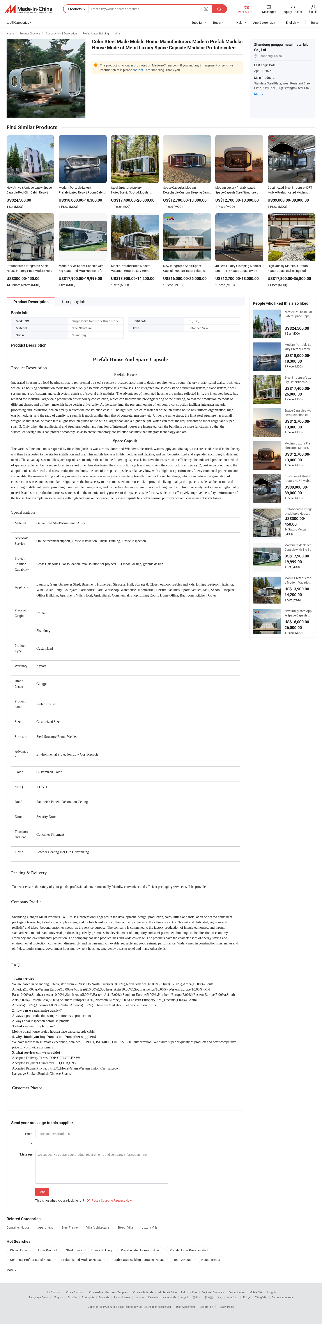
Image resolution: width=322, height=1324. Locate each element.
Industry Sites (189, 1292)
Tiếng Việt (261, 1297)
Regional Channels (213, 1292)
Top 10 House (182, 1260)
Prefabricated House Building (141, 1250)
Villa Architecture (97, 1227)
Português (88, 1297)
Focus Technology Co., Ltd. (132, 1306)
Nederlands (169, 1297)
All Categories (19, 22)
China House (18, 1250)
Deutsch (153, 1297)
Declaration (206, 1306)
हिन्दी (220, 1297)
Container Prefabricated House (31, 1260)
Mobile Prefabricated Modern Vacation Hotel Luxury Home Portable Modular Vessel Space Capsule (298, 580)
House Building (101, 1250)
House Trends (210, 1260)
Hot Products (54, 1292)
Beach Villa (125, 1227)
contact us (140, 70)
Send (42, 1192)
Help (239, 22)
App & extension (264, 22)
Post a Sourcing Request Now (109, 1200)
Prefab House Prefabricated (189, 1250)
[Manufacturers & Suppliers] (28, 9)
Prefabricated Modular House (81, 1260)
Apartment (45, 1227)
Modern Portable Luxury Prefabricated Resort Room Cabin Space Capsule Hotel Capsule (298, 346)
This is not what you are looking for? (59, 1200)
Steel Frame (70, 1227)
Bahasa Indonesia (282, 1297)
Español (72, 1297)
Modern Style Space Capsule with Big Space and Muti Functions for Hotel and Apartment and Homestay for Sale (298, 547)
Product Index (236, 1292)
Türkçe (246, 1297)
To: (31, 1144)
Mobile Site (255, 1292)
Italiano (139, 1297)
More (257, 93)
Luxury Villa (149, 1227)
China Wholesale (143, 1292)
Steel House (74, 1250)
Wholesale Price (167, 1292)
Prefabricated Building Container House (137, 1260)
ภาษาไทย (232, 1297)
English (58, 1297)
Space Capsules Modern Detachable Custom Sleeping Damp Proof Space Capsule (298, 412)
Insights (271, 1292)
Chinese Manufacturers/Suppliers (109, 1292)
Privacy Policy (226, 1306)
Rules (314, 22)
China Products (75, 1292)
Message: (26, 1154)
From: (28, 1134)
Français (104, 1297)
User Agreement (185, 1306)
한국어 (196, 1297)
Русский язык (122, 1297)
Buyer (217, 22)
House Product (47, 1250)
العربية (184, 1297)
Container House (18, 1227)
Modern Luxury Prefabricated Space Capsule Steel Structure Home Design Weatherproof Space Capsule (298, 445)
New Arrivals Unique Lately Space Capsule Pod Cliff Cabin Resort (298, 314)
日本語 (209, 1297)
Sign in (313, 11)
